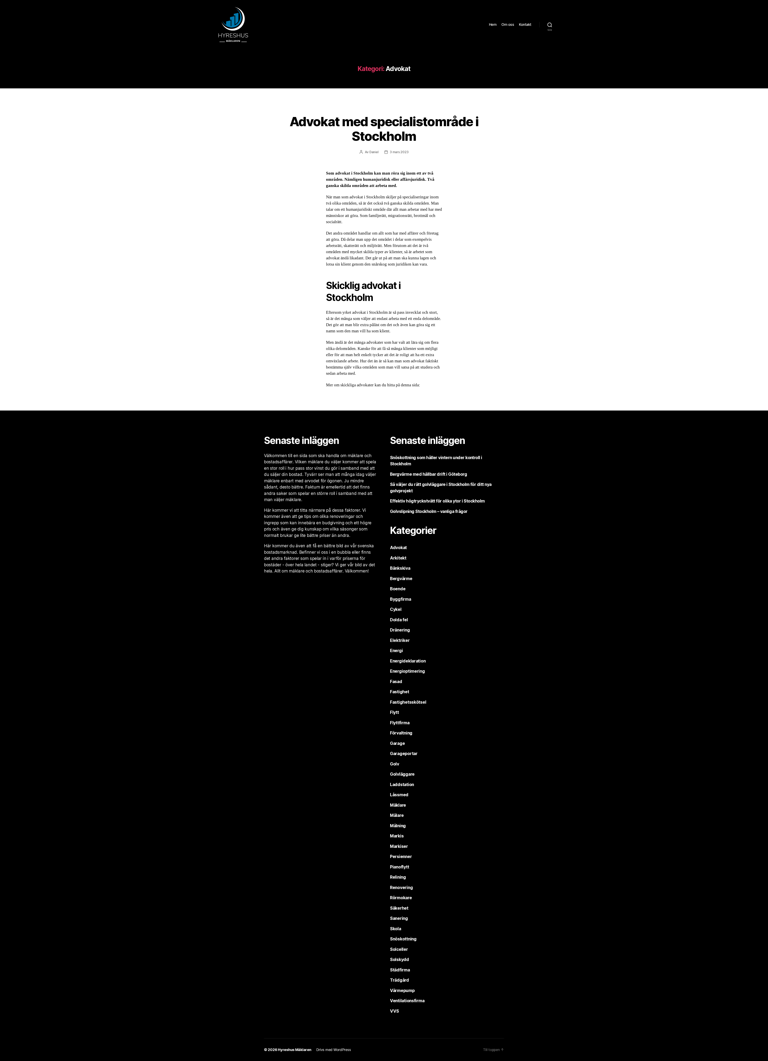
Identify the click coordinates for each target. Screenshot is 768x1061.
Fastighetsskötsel (408, 702)
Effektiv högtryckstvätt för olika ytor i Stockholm (437, 501)
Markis (397, 835)
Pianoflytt (399, 866)
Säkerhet (399, 908)
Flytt (394, 712)
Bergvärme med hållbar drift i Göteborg (428, 474)
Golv (394, 763)
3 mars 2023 (399, 152)
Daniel (373, 152)
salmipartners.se (339, 391)
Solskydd (399, 959)
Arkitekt (398, 557)
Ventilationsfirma (407, 1000)
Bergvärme (401, 578)
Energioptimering (407, 671)
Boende (397, 588)
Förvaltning (401, 732)
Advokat (384, 106)
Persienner (401, 856)
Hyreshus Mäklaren (294, 1050)
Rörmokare (401, 897)
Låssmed (399, 794)
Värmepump (402, 990)
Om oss (507, 24)
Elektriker (400, 640)
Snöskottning (403, 938)
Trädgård (399, 980)
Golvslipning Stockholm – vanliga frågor (429, 511)
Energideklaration (408, 660)
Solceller (399, 949)
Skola (395, 928)
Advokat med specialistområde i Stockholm (384, 129)
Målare (397, 815)
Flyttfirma (399, 722)
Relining (398, 877)
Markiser (399, 846)
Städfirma (400, 969)
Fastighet (399, 691)
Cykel (396, 609)
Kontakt (525, 24)
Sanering (399, 918)
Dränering (400, 629)
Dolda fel (399, 619)
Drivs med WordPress (333, 1050)
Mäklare (398, 805)
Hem (493, 24)
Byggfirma (400, 599)
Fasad (396, 681)
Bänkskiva (400, 568)
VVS (394, 1011)
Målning (398, 825)
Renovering (401, 887)
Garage (397, 743)
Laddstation (402, 784)
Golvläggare (402, 774)
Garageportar (404, 753)
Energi (396, 650)
